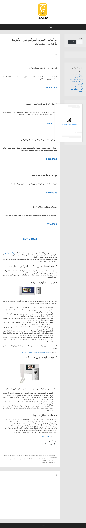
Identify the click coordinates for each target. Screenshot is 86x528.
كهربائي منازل (7, 455)
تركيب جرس (38, 458)
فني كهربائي (32, 455)
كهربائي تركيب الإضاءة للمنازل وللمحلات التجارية (36, 352)
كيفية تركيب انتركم (13, 458)
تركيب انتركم (45, 458)
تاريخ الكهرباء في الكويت (43, 436)
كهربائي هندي (53, 457)
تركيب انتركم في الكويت (49, 455)
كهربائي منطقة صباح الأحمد (48, 460)
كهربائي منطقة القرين (76, 86)
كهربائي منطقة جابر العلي (48, 462)
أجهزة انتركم (52, 458)
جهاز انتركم (31, 458)
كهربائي (50, 27)
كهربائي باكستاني (16, 455)
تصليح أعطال (39, 455)
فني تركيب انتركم (23, 458)
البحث (81, 38)
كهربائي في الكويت (9, 253)
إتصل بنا (41, 27)
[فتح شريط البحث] (34, 27)
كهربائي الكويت (25, 455)
